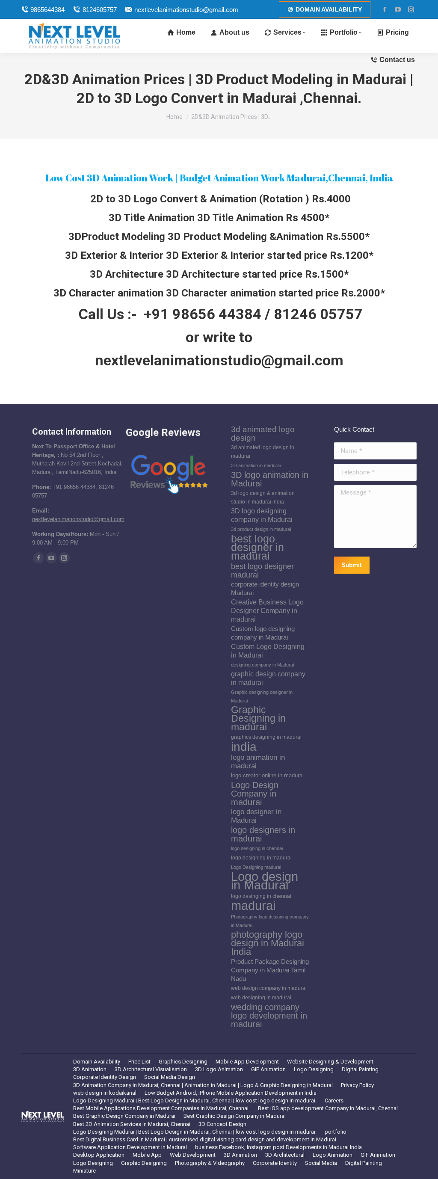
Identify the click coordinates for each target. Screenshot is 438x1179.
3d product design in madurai (261, 529)
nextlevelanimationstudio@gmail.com (186, 9)
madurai (253, 905)
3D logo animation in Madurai (269, 479)
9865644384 (47, 9)
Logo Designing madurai (256, 867)
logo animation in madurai (258, 761)
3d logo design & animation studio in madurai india (263, 497)
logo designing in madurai (261, 858)
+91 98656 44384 (202, 314)
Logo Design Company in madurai (254, 793)
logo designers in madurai (263, 834)
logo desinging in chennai (261, 896)
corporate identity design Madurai (265, 588)
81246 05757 (318, 314)
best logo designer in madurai (257, 547)
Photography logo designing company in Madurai (270, 921)
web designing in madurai (261, 998)
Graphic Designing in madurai (258, 719)
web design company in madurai (269, 988)
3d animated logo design (263, 433)
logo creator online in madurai (267, 775)
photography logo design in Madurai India (267, 943)
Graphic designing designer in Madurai (262, 696)
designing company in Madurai (262, 664)
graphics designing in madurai (266, 737)
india (244, 746)
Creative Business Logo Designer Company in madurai (267, 610)
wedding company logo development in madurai (269, 1015)
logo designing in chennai (257, 848)
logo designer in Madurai (256, 816)
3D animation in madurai (256, 465)
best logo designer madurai (262, 570)
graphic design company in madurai (268, 678)
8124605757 (99, 9)
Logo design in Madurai (264, 880)
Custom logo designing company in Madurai (263, 633)
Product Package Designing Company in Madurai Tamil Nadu (270, 970)
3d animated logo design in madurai (262, 451)
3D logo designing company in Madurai (262, 515)
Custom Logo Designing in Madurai (268, 651)
